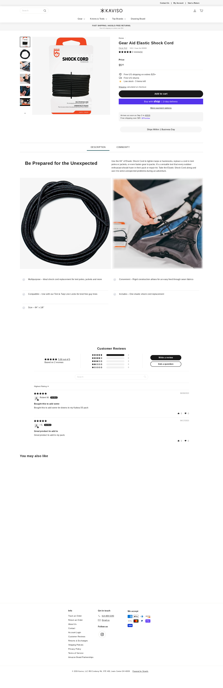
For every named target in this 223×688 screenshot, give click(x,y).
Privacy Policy (74, 649)
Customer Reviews (76, 636)
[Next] (25, 112)
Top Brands (118, 19)
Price (121, 59)
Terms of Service (75, 653)
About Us (72, 624)
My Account (178, 3)
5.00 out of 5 (64, 359)
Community (123, 147)
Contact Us (164, 3)
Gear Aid (123, 48)
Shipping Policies (75, 645)
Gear (80, 19)
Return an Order (75, 620)
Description (98, 147)
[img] (40, 393)
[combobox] (34, 10)
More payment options (161, 108)
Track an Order (75, 616)
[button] (125, 52)
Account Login (74, 632)
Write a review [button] (166, 357)
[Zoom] (71, 76)
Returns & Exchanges (78, 641)
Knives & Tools (97, 19)
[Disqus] (111, 567)
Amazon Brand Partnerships (80, 657)
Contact (71, 628)
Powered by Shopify (140, 671)
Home (121, 38)
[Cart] (201, 10)
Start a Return (194, 3)
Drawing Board (138, 19)
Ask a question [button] (166, 364)
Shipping (122, 87)
